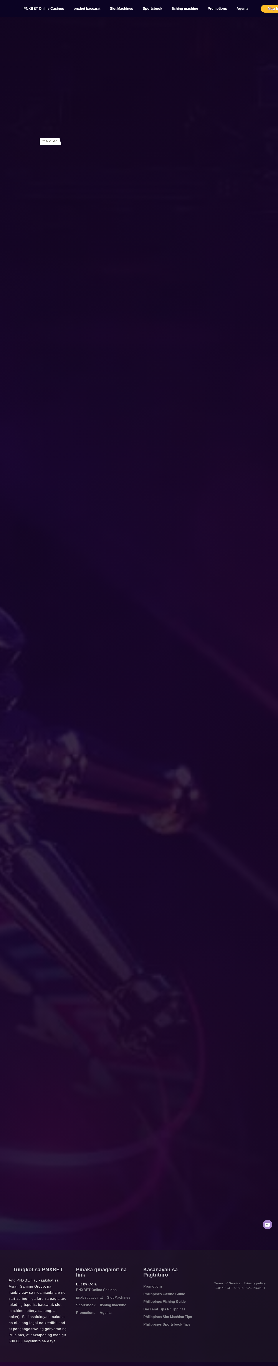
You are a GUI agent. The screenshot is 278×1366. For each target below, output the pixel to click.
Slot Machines (121, 8)
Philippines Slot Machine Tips (167, 1317)
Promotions (217, 8)
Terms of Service (227, 1283)
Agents (242, 8)
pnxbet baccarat (87, 8)
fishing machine (185, 8)
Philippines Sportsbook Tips (166, 1324)
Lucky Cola (86, 1284)
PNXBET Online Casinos (43, 8)
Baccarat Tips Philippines (164, 1309)
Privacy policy (255, 1283)
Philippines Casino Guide (164, 1294)
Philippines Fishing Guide (164, 1301)
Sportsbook (152, 8)
